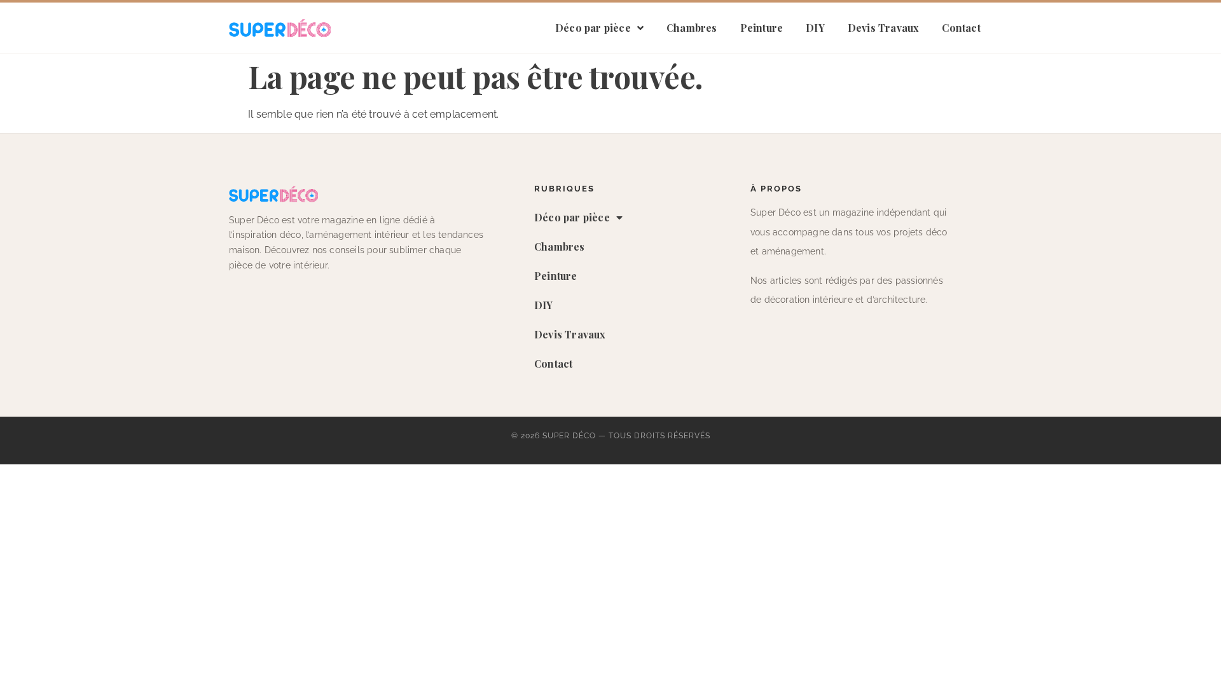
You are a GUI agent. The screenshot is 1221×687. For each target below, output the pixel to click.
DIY (815, 27)
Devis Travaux (884, 27)
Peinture (761, 27)
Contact (961, 27)
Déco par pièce (593, 27)
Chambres (691, 27)
